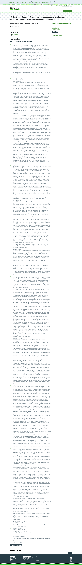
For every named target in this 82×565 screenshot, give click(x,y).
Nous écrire (55, 31)
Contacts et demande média (28, 555)
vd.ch (11, 13)
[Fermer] (80, 1)
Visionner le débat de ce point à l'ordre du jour (21, 41)
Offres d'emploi (56, 5)
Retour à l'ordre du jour (16, 545)
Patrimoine (38, 559)
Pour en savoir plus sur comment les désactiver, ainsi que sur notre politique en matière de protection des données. (30, 2)
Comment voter (13, 558)
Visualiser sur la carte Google (56, 29)
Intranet (24, 560)
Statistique (12, 561)
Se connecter (65, 5)
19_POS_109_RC (15, 34)
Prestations (60, 5)
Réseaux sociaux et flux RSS (28, 557)
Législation (51, 5)
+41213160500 (54, 27)
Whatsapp (60, 35)
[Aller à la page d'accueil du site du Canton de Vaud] (22, 8)
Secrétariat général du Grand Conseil (61, 23)
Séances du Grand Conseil (27, 13)
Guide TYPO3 (25, 559)
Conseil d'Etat (12, 556)
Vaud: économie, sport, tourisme (42, 556)
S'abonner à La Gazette (27, 556)
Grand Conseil (19, 13)
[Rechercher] (71, 5)
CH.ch (37, 560)
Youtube (53, 35)
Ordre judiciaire (13, 557)
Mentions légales (26, 558)
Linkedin (56, 35)
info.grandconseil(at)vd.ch (55, 28)
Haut (69, 552)
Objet (13, 35)
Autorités (48, 5)
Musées (37, 557)
